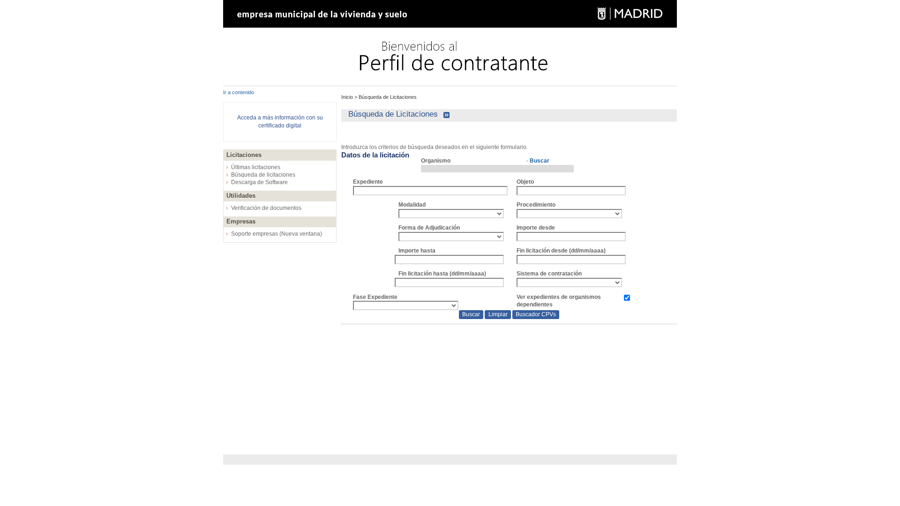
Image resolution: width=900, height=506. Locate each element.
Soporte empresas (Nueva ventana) (276, 234)
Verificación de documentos (266, 208)
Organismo (435, 160)
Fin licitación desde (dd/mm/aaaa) (561, 250)
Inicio (347, 97)
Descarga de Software (259, 182)
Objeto (525, 182)
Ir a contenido (238, 92)
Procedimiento (536, 204)
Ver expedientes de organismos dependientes (559, 301)
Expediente (368, 182)
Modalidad (412, 204)
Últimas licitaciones (255, 167)
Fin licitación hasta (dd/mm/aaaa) (442, 273)
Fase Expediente (375, 297)
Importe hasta (416, 250)
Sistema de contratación (549, 273)
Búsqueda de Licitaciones (387, 97)
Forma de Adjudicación (429, 227)
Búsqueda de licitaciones (263, 174)
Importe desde (536, 227)
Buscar (539, 160)
